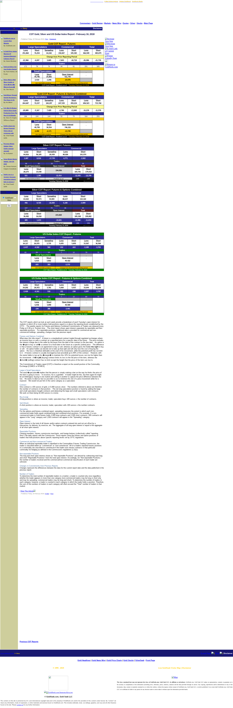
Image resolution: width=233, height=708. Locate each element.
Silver (132, 23)
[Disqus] (62, 532)
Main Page (148, 23)
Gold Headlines (84, 660)
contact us (20, 705)
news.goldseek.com (7, 653)
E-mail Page (206, 653)
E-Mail (47, 493)
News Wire (116, 23)
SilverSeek (139, 660)
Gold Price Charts (114, 660)
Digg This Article (27, 491)
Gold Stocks (128, 660)
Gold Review (97, 23)
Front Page (150, 660)
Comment (53, 39)
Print (46, 39)
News (18, 28)
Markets (107, 23)
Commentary (85, 23)
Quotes (126, 23)
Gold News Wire (98, 660)
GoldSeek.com (7, 28)
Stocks (139, 23)
